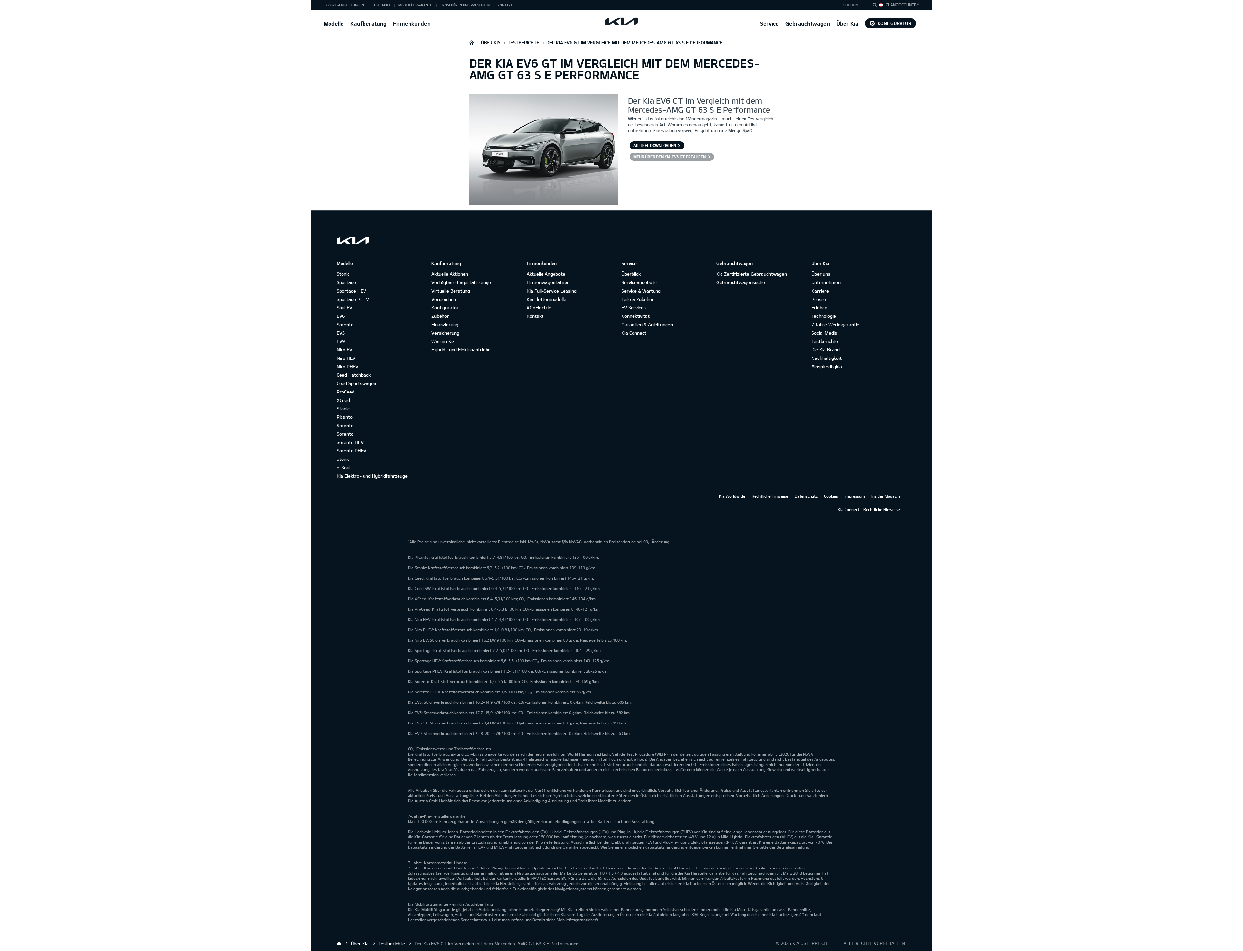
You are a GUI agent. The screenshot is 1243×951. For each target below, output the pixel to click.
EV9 (341, 341)
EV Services (634, 307)
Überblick (631, 274)
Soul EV (344, 307)
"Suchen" (876, 6)
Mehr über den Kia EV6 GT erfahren (669, 156)
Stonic (343, 274)
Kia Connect (634, 333)
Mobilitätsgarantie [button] (415, 5)
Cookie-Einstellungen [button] (345, 5)
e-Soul (343, 467)
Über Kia (847, 23)
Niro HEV (346, 358)
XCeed (343, 400)
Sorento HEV (350, 442)
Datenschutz (806, 496)
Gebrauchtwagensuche (740, 282)
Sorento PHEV (351, 450)
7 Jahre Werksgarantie (835, 324)
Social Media (824, 333)
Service (769, 23)
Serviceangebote (639, 282)
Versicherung (445, 333)
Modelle (334, 23)
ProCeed (345, 391)
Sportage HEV (351, 290)
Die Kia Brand (826, 349)
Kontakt (535, 316)
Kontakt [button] (505, 5)
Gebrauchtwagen (807, 23)
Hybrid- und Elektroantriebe (461, 349)
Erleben (819, 307)
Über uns (821, 274)
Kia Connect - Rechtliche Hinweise (869, 509)
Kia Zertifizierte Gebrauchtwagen (751, 274)
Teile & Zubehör (638, 299)
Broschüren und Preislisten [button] (465, 5)
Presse (819, 299)
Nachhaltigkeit (827, 358)
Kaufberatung (368, 23)
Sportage (346, 282)
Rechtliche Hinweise (770, 496)
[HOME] (471, 42)
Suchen (850, 5)
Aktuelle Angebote (546, 274)
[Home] (339, 943)
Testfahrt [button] (381, 5)
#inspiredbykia (827, 366)
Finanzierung (444, 324)
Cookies (831, 496)
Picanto (345, 417)
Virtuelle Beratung (450, 290)
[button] (852, 5)
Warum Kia (443, 341)
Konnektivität (636, 316)
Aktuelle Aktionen (449, 274)
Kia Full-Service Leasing (552, 290)
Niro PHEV (347, 366)
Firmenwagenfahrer (548, 282)
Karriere (820, 290)
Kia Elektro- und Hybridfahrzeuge (372, 476)
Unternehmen (826, 282)
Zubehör (440, 316)
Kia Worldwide (732, 496)
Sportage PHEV (353, 299)
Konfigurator (894, 23)
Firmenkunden (412, 23)
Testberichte (825, 341)
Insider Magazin (885, 496)
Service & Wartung (641, 290)
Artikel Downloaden (654, 145)
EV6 (341, 316)
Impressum (855, 496)
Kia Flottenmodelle (546, 299)
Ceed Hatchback (354, 375)
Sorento (345, 324)
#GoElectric (539, 307)
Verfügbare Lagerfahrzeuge (461, 282)
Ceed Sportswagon (356, 383)
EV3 (341, 333)
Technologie (824, 316)
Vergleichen (443, 299)
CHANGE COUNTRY (902, 4)
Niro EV (344, 349)
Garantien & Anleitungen (647, 324)
